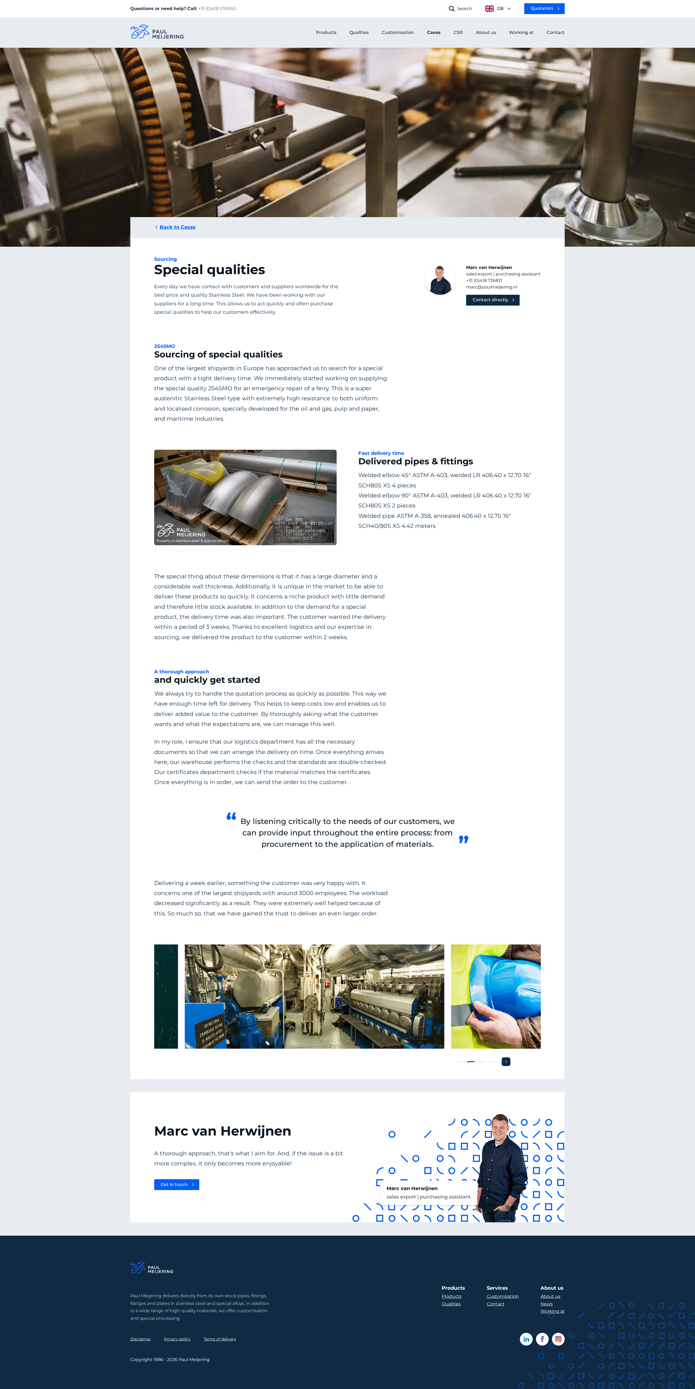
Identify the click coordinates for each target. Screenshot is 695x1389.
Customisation (503, 1296)
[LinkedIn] (526, 1339)
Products (326, 32)
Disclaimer (140, 1339)
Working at (553, 1311)
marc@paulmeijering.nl (491, 287)
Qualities (451, 1303)
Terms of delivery (220, 1339)
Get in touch (174, 1184)
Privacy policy (177, 1339)
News (547, 1303)
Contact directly (490, 299)
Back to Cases (178, 227)
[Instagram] (558, 1339)
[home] (157, 32)
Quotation (542, 8)
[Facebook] (542, 1339)
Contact (495, 1303)
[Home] (152, 1268)
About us (550, 1296)
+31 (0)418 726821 (484, 280)
